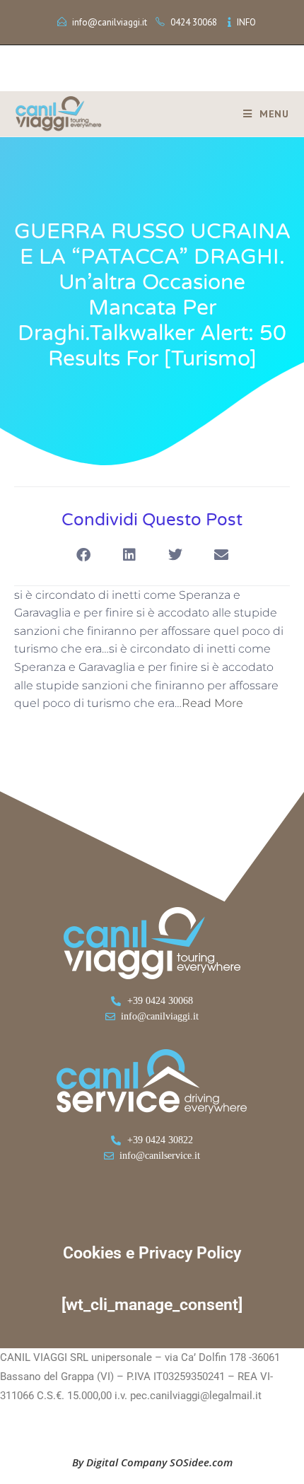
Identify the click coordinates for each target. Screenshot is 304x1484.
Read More (212, 703)
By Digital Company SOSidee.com (152, 1462)
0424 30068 (193, 22)
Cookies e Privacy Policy (152, 1253)
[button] (83, 555)
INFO (246, 22)
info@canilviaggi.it (109, 22)
